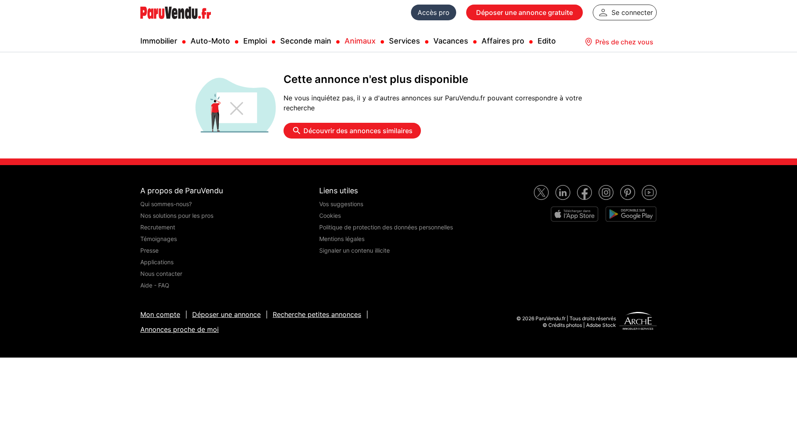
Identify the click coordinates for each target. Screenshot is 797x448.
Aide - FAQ (154, 285)
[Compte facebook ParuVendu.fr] (584, 192)
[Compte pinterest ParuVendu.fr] (627, 192)
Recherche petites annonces (317, 314)
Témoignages (158, 238)
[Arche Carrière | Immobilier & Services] (638, 322)
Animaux (360, 41)
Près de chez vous (624, 42)
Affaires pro (503, 41)
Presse (149, 250)
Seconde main (305, 41)
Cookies (330, 215)
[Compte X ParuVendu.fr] (541, 192)
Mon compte (160, 314)
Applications (157, 261)
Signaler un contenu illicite (354, 250)
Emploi (255, 41)
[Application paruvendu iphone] (574, 214)
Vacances (450, 41)
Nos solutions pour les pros (176, 215)
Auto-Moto (210, 41)
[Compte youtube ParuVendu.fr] (649, 192)
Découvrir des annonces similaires (358, 131)
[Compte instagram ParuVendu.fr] (606, 192)
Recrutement (157, 227)
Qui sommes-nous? (166, 203)
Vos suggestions (341, 203)
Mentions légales (341, 238)
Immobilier (158, 41)
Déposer (524, 12)
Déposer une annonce (226, 314)
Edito (547, 41)
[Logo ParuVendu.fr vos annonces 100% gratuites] (175, 22)
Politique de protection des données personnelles (386, 227)
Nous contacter (161, 273)
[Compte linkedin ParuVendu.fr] (562, 192)
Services (404, 41)
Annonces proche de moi (179, 329)
